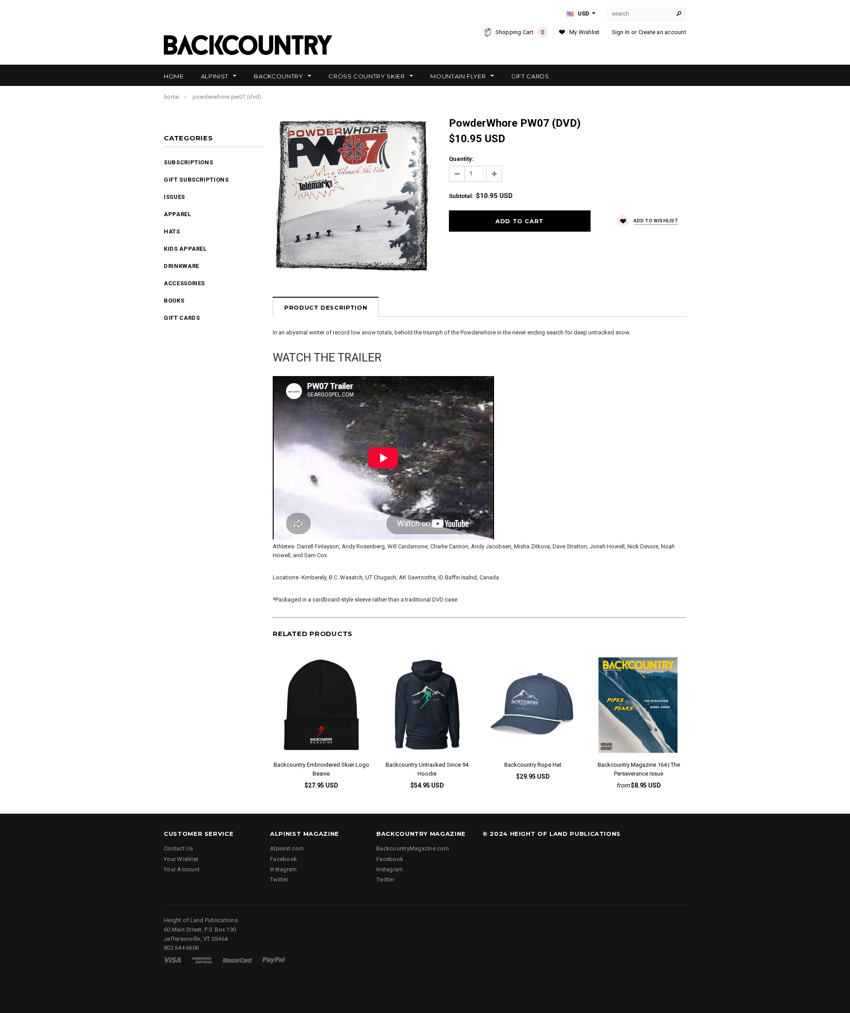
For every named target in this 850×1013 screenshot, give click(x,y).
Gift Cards (182, 317)
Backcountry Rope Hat (532, 764)
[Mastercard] (237, 959)
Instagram (283, 869)
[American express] (201, 959)
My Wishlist (584, 32)
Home (171, 96)
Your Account (182, 869)
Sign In (621, 32)
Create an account (662, 32)
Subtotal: (461, 196)
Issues (174, 197)
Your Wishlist (181, 859)
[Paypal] (274, 959)
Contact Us (178, 848)
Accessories (184, 283)
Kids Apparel (185, 248)
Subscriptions (188, 162)
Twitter (279, 879)
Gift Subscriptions (196, 179)
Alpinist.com (287, 848)
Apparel (177, 214)
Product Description (325, 307)
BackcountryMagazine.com (412, 848)
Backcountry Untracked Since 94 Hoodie (427, 769)
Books (174, 300)
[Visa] (172, 959)
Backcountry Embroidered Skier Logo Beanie (321, 769)
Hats (172, 231)
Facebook (283, 859)
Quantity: (461, 158)
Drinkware (181, 266)
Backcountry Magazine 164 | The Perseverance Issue (639, 769)
